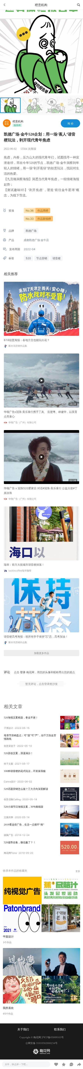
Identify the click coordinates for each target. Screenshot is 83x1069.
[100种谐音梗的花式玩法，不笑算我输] (69, 776)
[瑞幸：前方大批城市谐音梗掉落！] (41, 533)
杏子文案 (8, 763)
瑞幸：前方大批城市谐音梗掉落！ (24, 564)
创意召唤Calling (12, 799)
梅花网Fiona (10, 852)
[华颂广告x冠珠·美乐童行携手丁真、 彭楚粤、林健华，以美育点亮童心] (41, 380)
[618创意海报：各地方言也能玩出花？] (41, 308)
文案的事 (8, 817)
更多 (77, 871)
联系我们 (60, 1029)
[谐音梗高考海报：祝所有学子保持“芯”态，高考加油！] (41, 605)
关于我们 (23, 1029)
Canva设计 (10, 781)
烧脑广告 (8, 835)
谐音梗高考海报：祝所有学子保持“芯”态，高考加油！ (36, 636)
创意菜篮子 (9, 745)
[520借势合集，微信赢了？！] (69, 847)
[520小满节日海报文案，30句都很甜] (69, 812)
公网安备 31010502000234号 (41, 1043)
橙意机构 (18, 121)
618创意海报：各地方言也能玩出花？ (27, 340)
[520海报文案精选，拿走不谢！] (69, 722)
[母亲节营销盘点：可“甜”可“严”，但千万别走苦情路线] (69, 740)
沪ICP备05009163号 (53, 1037)
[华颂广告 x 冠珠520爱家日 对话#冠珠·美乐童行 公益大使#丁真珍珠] (41, 456)
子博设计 (8, 728)
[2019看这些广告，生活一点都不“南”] (69, 830)
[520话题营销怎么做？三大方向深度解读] (69, 794)
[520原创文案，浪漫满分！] (69, 758)
